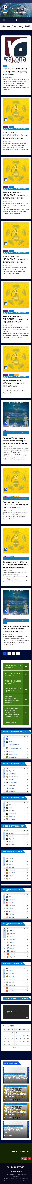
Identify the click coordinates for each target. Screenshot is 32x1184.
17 (20, 1038)
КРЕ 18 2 (11, 982)
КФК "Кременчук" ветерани (14, 745)
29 (12, 1044)
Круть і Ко (12, 771)
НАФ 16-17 (12, 939)
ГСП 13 (11, 875)
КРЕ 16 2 (11, 942)
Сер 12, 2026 (9, 1117)
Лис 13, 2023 (8, 634)
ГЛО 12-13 (12, 870)
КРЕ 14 (11, 908)
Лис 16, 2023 (8, 446)
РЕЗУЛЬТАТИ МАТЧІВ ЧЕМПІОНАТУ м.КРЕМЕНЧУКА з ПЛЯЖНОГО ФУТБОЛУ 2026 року (15, 1085)
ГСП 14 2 (11, 914)
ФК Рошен (12, 819)
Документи (26, 1180)
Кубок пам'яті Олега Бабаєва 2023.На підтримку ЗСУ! (15, 432)
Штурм (11, 841)
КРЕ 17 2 (11, 936)
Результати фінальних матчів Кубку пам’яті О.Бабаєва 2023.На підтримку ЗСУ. (16, 629)
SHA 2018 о (12, 991)
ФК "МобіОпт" (13, 813)
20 (5, 1041)
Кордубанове (13, 754)
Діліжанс (11, 833)
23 (16, 1041)
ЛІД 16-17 (12, 957)
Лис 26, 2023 (8, 201)
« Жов (14, 1047)
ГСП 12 (11, 861)
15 (12, 1038)
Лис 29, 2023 (8, 141)
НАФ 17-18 (12, 979)
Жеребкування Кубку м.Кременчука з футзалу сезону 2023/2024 (14, 383)
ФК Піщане (12, 844)
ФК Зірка (11, 741)
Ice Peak (11, 788)
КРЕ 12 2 (11, 867)
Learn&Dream (12, 773)
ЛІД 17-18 (12, 976)
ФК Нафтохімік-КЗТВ (15, 748)
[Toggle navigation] (16, 20)
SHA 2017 (12, 954)
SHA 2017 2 (12, 988)
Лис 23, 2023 (8, 265)
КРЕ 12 (11, 858)
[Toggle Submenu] (26, 666)
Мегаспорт (12, 816)
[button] (28, 20)
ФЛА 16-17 (12, 945)
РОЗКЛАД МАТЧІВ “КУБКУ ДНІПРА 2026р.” (14, 1126)
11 (24, 1036)
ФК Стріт (11, 810)
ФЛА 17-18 (12, 985)
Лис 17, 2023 (8, 389)
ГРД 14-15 (12, 899)
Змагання (5, 127)
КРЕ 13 (11, 864)
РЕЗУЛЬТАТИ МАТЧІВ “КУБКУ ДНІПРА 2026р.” (14, 1074)
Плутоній (11, 839)
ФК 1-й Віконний (13, 776)
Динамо (11, 779)
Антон (10, 739)
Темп (10, 807)
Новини (5, 65)
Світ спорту (12, 805)
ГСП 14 (11, 897)
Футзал (16, 374)
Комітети (19, 1180)
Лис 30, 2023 (8, 77)
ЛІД (10, 878)
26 (28, 1041)
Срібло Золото (13, 757)
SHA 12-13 (12, 873)
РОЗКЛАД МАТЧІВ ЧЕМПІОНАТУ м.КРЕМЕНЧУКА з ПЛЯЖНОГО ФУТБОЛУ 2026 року (16, 1103)
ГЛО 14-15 (12, 905)
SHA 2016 (12, 933)
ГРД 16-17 (12, 951)
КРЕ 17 (11, 931)
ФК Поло (11, 751)
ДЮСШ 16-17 (13, 948)
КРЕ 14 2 (11, 917)
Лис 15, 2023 (8, 510)
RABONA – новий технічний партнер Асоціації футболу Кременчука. (15, 71)
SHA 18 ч (11, 973)
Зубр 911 (11, 836)
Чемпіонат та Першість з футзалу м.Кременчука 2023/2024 (15, 129)
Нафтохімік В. (13, 785)
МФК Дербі (12, 791)
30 (16, 1044)
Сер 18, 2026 (9, 1081)
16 (16, 1038)
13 (5, 1038)
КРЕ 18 (11, 970)
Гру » (18, 1047)
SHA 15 (11, 911)
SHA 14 (11, 902)
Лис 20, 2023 (8, 325)
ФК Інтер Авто (13, 782)
